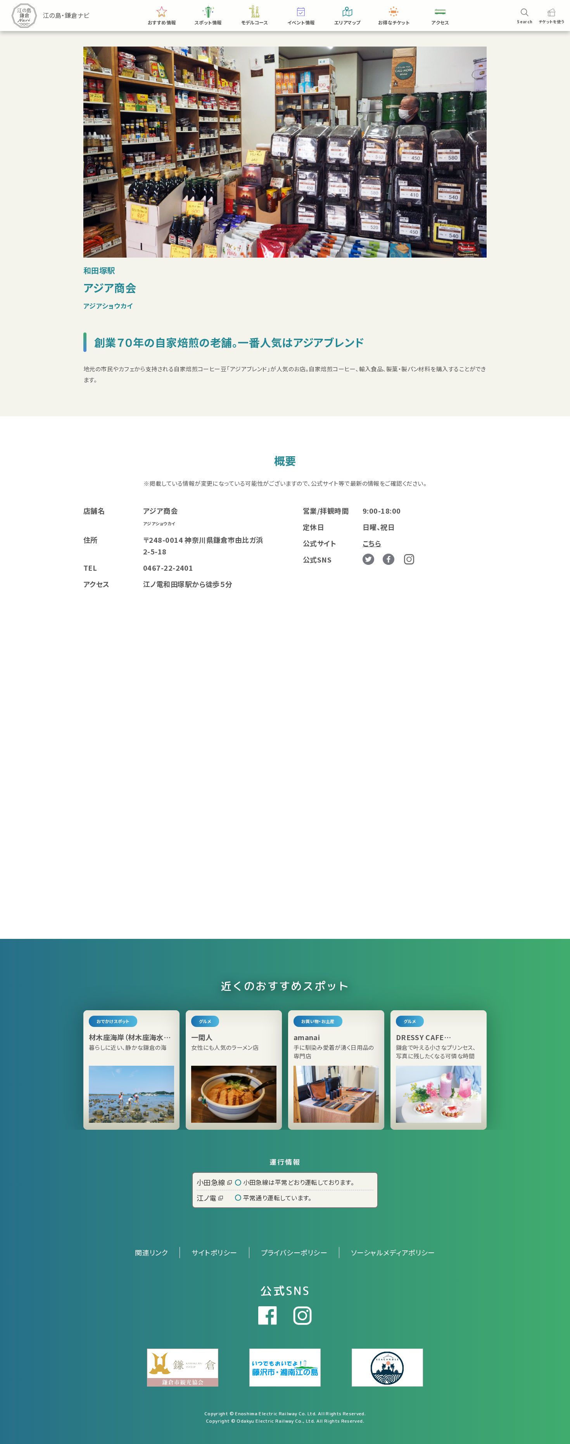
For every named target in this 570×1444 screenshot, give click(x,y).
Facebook (388, 559)
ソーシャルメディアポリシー (393, 1252)
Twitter (368, 559)
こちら (372, 543)
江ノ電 (206, 1198)
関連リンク (151, 1252)
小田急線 (211, 1182)
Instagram (409, 559)
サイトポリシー (214, 1252)
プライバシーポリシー (294, 1252)
